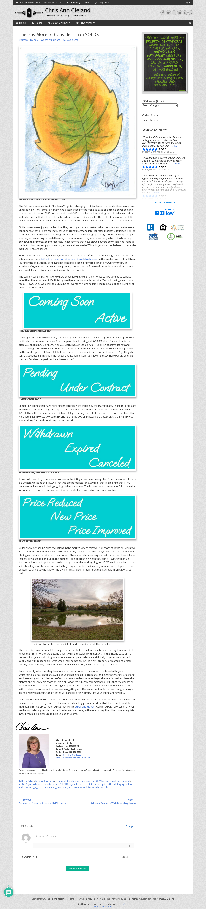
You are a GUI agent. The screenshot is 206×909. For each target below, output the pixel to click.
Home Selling (27, 781)
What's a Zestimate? (103, 906)
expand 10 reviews (165, 202)
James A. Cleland (166, 898)
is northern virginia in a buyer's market (60, 787)
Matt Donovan (153, 151)
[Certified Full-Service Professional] (175, 236)
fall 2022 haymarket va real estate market (80, 784)
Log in (187, 2)
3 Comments (71, 39)
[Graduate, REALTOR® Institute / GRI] (177, 227)
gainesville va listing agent (114, 784)
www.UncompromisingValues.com (73, 757)
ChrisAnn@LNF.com (72, 754)
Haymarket (60, 781)
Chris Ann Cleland (67, 10)
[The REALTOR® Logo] (150, 227)
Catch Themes (131, 898)
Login (130, 826)
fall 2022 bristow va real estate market (111, 781)
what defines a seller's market (94, 787)
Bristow (39, 781)
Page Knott (151, 169)
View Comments (77, 868)
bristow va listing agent (80, 781)
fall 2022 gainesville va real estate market (39, 784)
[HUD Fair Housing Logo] (163, 227)
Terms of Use (122, 904)
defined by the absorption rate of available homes (69, 259)
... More (173, 145)
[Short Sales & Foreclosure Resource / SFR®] (154, 236)
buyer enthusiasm (85, 706)
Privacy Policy (91, 898)
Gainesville (49, 781)
